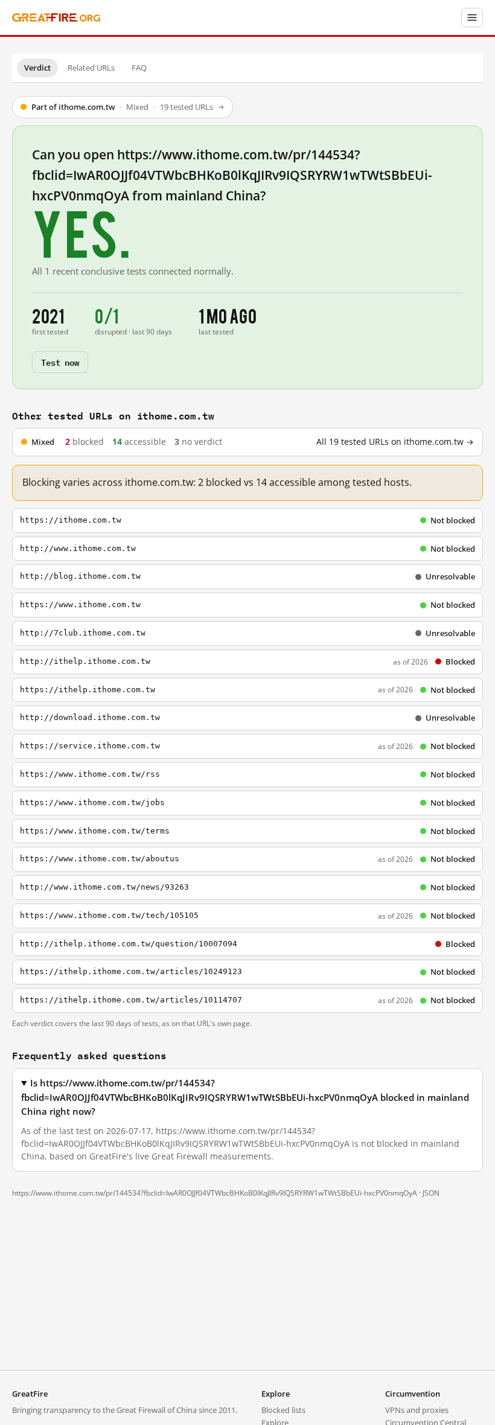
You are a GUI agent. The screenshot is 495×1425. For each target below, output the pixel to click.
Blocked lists (283, 1409)
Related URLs (91, 67)
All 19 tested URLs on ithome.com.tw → (395, 441)
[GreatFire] (56, 17)
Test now (60, 362)
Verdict (37, 67)
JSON (431, 1193)
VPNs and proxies (417, 1409)
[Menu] (472, 17)
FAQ (139, 67)
